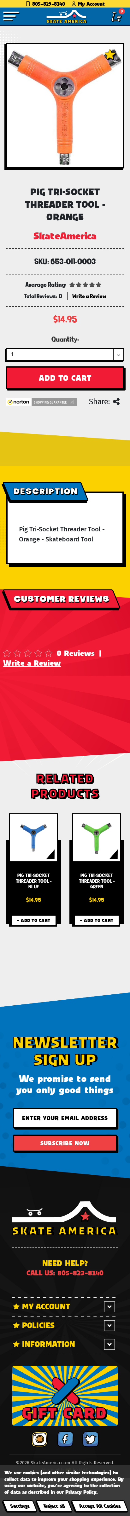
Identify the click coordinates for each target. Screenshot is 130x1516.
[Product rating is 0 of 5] (85, 284)
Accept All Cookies (100, 1505)
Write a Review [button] (89, 296)
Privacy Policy (80, 1491)
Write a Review (32, 662)
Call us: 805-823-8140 (65, 1273)
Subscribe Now (65, 1143)
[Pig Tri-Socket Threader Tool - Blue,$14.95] (33, 838)
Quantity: (65, 339)
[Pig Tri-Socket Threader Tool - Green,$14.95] (97, 838)
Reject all (54, 1505)
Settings (20, 1505)
